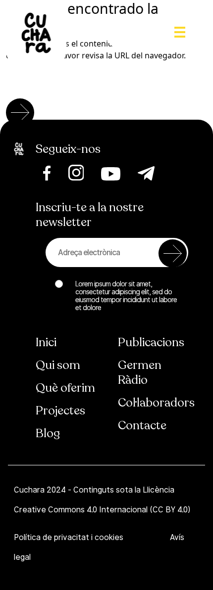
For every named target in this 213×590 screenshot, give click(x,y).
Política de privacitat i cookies (69, 537)
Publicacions (151, 342)
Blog (48, 433)
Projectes (60, 411)
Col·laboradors (156, 403)
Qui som (58, 365)
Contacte (142, 425)
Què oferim (65, 388)
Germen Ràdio (139, 372)
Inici (46, 342)
